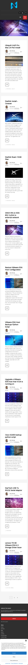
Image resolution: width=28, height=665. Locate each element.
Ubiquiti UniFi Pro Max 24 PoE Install (12, 46)
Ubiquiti (13, 88)
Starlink (6, 109)
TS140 (9, 587)
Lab (6, 587)
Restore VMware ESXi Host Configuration (13, 268)
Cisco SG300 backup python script (13, 436)
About (2, 632)
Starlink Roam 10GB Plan (13, 158)
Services (3, 628)
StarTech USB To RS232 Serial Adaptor (13, 489)
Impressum (20, 663)
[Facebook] (20, 13)
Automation (17, 275)
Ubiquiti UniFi (7, 53)
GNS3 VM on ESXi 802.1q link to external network (12, 215)
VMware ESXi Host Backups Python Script (12, 324)
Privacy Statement (14, 663)
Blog (2, 630)
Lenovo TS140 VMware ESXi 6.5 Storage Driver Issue (13, 545)
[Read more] (7, 86)
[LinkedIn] (23, 13)
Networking (17, 52)
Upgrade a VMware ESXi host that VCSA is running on (14, 381)
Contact (2, 633)
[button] (26, 640)
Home (2, 627)
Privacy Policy (4, 635)
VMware (12, 587)
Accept (14, 653)
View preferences (14, 660)
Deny (14, 656)
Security (6, 390)
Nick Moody (12, 50)
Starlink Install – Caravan (11, 102)
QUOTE (25, 17)
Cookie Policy (7, 663)
